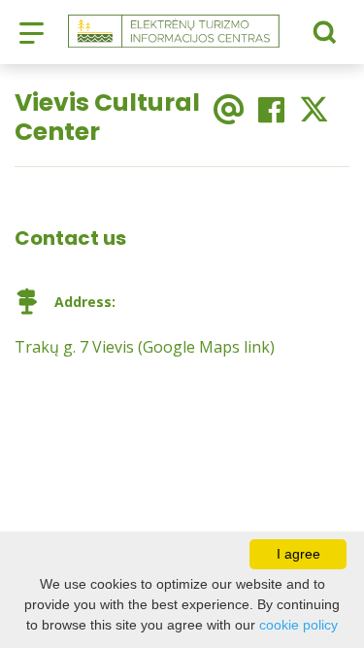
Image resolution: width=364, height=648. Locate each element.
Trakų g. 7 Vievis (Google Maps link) (145, 347)
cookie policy (298, 624)
